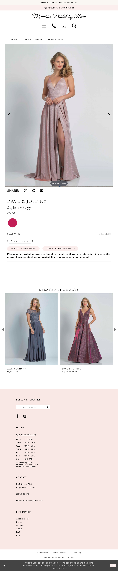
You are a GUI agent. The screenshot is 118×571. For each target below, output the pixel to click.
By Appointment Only (26, 434)
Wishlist (20, 525)
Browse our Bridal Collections (59, 2)
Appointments (22, 518)
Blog (18, 535)
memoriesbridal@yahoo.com (29, 500)
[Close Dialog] (4, 565)
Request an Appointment (23, 248)
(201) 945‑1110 (22, 494)
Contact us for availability (60, 248)
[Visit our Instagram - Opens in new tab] (24, 416)
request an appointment (74, 257)
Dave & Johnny (32, 39)
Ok (113, 565)
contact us (30, 257)
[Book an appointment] (64, 26)
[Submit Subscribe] (48, 407)
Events (19, 522)
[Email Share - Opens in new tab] (41, 190)
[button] (44, 26)
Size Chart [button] (105, 233)
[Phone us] (54, 26)
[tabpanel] (59, 115)
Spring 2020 (55, 39)
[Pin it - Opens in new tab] (33, 190)
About (19, 528)
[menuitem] (44, 26)
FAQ (18, 532)
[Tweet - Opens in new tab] (25, 190)
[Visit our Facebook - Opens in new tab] (17, 416)
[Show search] (74, 26)
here (64, 568)
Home (14, 39)
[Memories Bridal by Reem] (59, 16)
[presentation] (31, 329)
